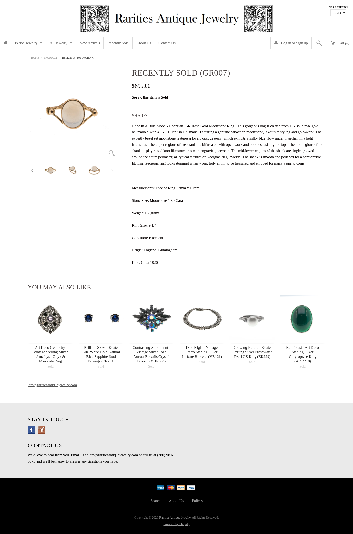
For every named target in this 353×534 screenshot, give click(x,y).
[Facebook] (31, 430)
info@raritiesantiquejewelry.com (52, 385)
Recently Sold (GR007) (78, 57)
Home (35, 57)
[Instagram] (41, 430)
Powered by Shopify (177, 524)
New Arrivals (89, 43)
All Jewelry (58, 43)
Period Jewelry (26, 43)
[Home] (5, 43)
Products (51, 57)
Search (155, 501)
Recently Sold (118, 43)
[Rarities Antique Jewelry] (176, 17)
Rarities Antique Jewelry (175, 517)
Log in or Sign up (294, 43)
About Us (143, 43)
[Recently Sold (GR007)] (50, 170)
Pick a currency (338, 7)
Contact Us (167, 43)
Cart (343, 43)
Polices (197, 501)
